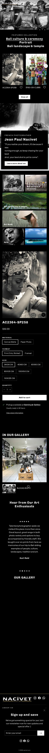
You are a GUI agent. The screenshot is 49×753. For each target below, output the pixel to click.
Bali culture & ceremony (24, 38)
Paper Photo (26, 342)
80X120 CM (9, 371)
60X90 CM (35, 364)
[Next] (45, 30)
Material (7, 338)
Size (4, 360)
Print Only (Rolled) (12, 353)
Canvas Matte (10, 342)
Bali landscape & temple (25, 46)
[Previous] (40, 30)
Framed (28, 353)
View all (24, 97)
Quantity (7, 385)
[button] (23, 4)
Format (6, 349)
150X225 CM (9, 378)
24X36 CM (8, 364)
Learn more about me (16, 163)
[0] (28, 3)
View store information (14, 413)
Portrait (25, 42)
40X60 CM (22, 364)
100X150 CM (23, 371)
